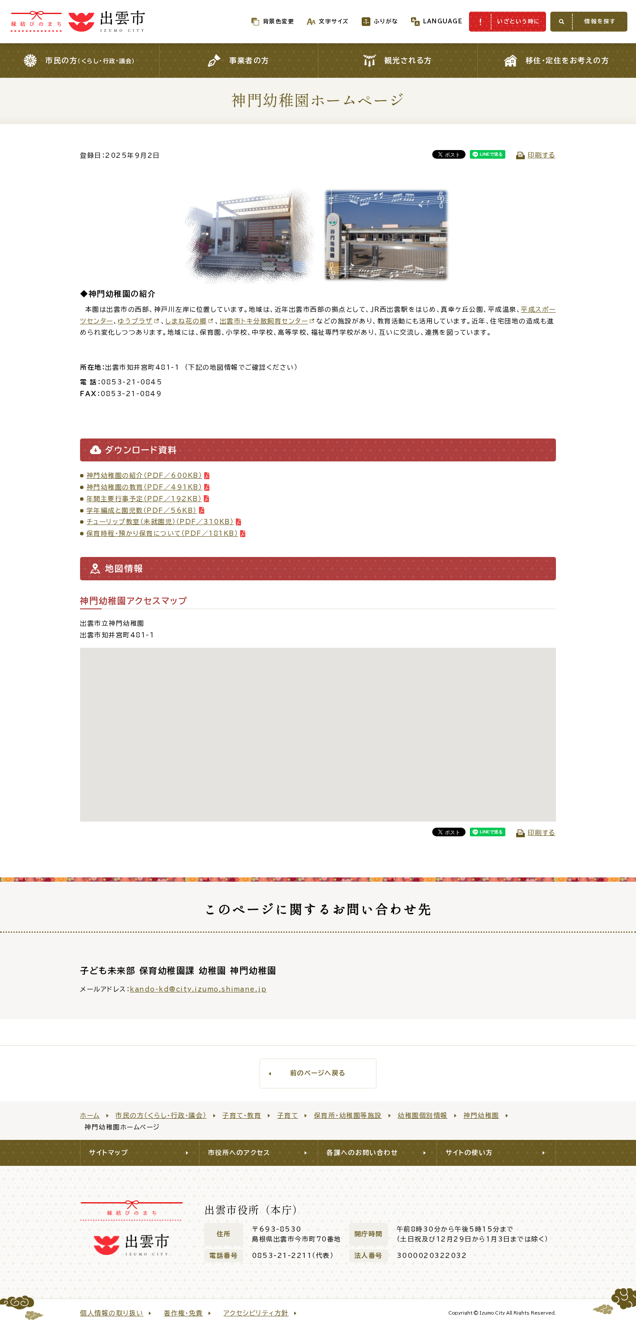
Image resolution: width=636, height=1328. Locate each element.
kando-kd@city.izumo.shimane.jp (198, 989)
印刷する (542, 155)
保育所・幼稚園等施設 (348, 1115)
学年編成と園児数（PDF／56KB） (142, 510)
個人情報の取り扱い (112, 1313)
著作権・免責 (183, 1313)
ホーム (90, 1115)
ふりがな (386, 21)
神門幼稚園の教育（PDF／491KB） (144, 487)
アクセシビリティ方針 (256, 1313)
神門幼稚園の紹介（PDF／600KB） (144, 475)
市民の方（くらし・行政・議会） (161, 1115)
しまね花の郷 (186, 321)
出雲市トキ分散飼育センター (264, 321)
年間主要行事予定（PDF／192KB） (144, 499)
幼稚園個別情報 (423, 1115)
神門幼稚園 (481, 1115)
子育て (288, 1115)
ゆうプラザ (135, 321)
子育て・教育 (241, 1115)
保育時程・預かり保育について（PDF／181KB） (162, 533)
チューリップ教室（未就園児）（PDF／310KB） (160, 521)
